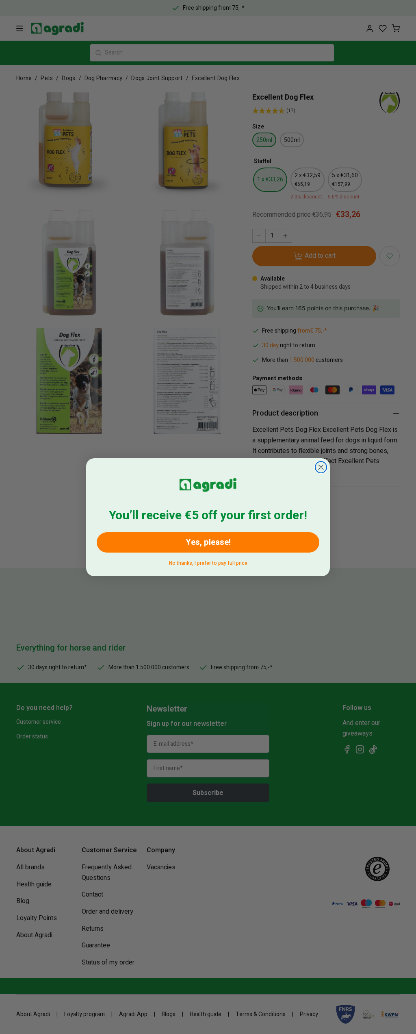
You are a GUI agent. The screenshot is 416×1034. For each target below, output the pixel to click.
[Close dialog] (321, 467)
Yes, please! (208, 542)
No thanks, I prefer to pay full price (208, 562)
